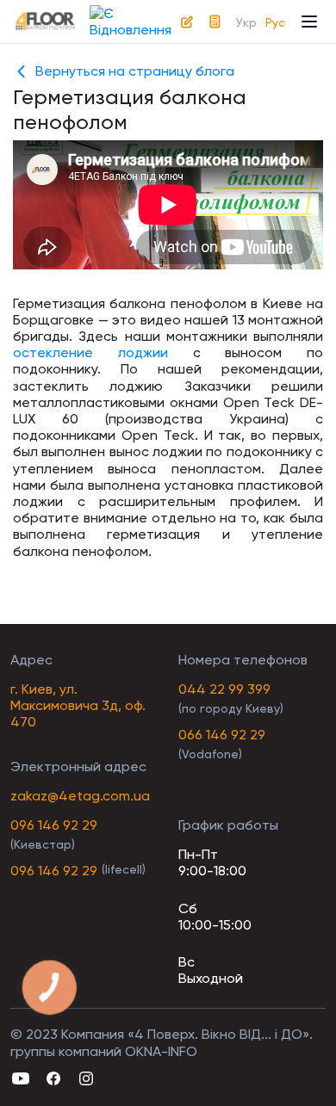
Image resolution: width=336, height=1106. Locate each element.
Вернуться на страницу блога (134, 71)
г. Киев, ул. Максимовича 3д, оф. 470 (78, 705)
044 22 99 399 (224, 689)
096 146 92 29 (53, 825)
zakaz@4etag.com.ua (80, 796)
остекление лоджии (90, 352)
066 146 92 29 (221, 734)
